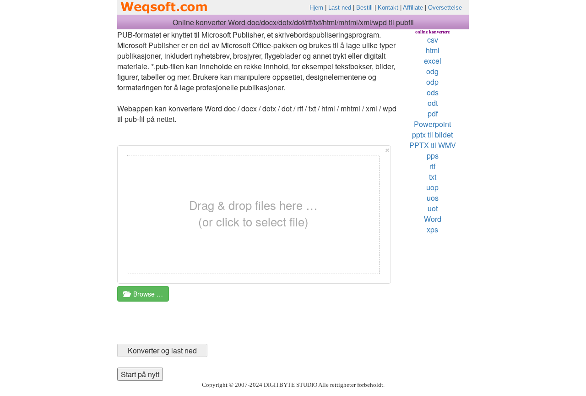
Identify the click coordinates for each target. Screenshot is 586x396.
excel (432, 60)
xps (432, 229)
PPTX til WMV (432, 145)
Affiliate (413, 7)
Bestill (364, 7)
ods (433, 92)
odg (432, 71)
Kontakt (388, 7)
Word (432, 219)
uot (433, 208)
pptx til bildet (432, 134)
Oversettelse (445, 7)
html (433, 50)
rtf (432, 166)
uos (433, 197)
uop (432, 187)
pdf (433, 113)
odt (433, 103)
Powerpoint (432, 124)
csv (432, 39)
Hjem (316, 7)
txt (432, 176)
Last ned (339, 7)
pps (433, 155)
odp (432, 82)
